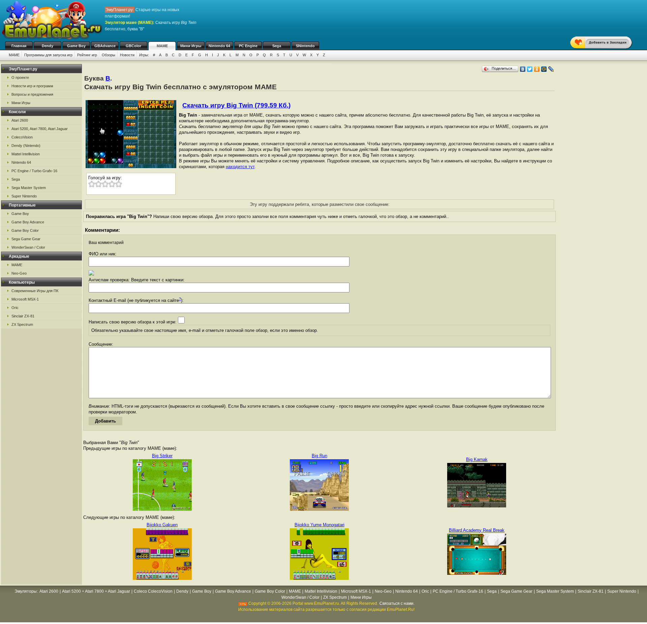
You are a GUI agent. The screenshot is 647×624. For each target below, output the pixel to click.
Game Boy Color (25, 230)
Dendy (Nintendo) (25, 146)
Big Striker (162, 455)
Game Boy (76, 46)
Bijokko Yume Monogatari (319, 524)
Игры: (144, 55)
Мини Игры (190, 46)
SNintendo (305, 46)
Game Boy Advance (27, 222)
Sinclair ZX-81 (22, 316)
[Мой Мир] (544, 69)
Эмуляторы (25, 591)
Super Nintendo (24, 196)
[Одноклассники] (537, 69)
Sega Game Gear (25, 239)
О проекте (20, 77)
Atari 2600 (19, 120)
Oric (15, 308)
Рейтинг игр (87, 55)
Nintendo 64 (219, 46)
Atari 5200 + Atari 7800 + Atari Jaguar (96, 591)
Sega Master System (28, 188)
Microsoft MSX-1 (25, 299)
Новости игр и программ (32, 86)
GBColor (133, 46)
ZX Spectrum (22, 324)
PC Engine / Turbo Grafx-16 (34, 171)
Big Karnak (477, 459)
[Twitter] (529, 69)
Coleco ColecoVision (153, 591)
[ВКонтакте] (522, 69)
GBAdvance (105, 46)
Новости (127, 55)
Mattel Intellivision (25, 154)
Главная (18, 46)
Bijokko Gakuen (162, 524)
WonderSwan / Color (28, 247)
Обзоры (108, 55)
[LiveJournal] (551, 69)
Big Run (319, 455)
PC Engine (248, 46)
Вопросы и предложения (32, 94)
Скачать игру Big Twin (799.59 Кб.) (236, 105)
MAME (162, 46)
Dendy (47, 46)
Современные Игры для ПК (34, 291)
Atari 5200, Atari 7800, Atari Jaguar (39, 129)
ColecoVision (22, 137)
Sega (276, 46)
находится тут (240, 166)
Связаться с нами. (396, 603)
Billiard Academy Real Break (476, 530)
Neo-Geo (19, 273)
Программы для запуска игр (48, 55)
